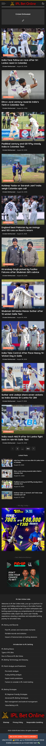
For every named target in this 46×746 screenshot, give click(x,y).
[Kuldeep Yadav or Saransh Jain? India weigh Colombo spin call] (23, 168)
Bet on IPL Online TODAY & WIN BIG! (23, 737)
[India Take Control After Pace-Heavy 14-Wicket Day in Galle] (23, 335)
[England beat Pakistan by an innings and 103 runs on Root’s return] (23, 210)
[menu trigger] (4, 3)
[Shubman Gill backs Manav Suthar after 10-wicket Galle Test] (23, 294)
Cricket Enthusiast (8, 66)
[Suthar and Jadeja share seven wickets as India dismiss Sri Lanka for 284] (23, 377)
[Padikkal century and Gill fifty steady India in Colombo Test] (23, 126)
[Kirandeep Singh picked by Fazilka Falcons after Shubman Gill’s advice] (23, 252)
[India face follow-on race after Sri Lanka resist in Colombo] (23, 42)
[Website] (23, 20)
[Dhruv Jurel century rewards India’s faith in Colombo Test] (23, 84)
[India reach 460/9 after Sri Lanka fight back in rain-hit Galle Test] (23, 419)
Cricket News (8, 55)
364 (28, 448)
